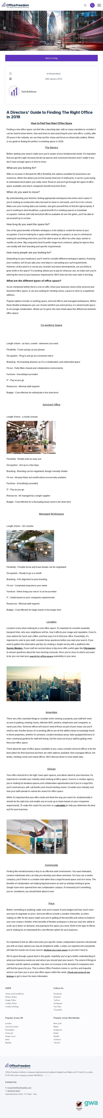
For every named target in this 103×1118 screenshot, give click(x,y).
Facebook (58, 994)
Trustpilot (58, 1010)
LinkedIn (57, 997)
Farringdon (9, 1030)
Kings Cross (10, 1036)
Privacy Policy (11, 997)
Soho (7, 1039)
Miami (56, 1026)
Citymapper (89, 648)
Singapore (58, 1030)
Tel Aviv (57, 1042)
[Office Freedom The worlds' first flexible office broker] (15, 5)
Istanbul (57, 1039)
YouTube (57, 1006)
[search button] (28, 5)
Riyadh (56, 1036)
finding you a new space (56, 950)
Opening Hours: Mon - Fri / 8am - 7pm (21, 1094)
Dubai (56, 1033)
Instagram (58, 1003)
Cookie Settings (12, 1006)
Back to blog (51, 58)
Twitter (57, 1000)
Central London (11, 1026)
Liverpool (9, 1033)
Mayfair (8, 1042)
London (8, 1023)
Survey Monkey (15, 648)
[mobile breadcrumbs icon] (99, 5)
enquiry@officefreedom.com (19, 1087)
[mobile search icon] (92, 5)
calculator (60, 805)
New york (58, 1023)
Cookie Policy (11, 1003)
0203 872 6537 (86, 6)
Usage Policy (10, 1000)
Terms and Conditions (14, 994)
